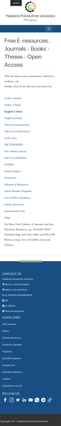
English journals (13, 118)
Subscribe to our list (12, 386)
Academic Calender (12, 344)
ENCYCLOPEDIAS (15, 157)
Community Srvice (11, 338)
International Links (14, 211)
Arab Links (10, 138)
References (10, 177)
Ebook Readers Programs (18, 191)
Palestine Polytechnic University (30, 16)
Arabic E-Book (12, 104)
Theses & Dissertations (16, 124)
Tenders (6, 379)
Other (7, 217)
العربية (16, 3)
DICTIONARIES (13, 144)
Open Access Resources (17, 131)
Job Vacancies (9, 324)
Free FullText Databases (17, 197)
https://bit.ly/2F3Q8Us (27, 239)
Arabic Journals (12, 98)
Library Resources (14, 204)
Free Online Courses (15, 151)
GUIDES (9, 164)
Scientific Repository (12, 372)
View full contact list (14, 311)
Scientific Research (11, 358)
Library (5, 331)
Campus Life (8, 365)
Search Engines (12, 171)
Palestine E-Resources (16, 184)
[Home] (30, 6)
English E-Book (13, 111)
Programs (7, 351)
